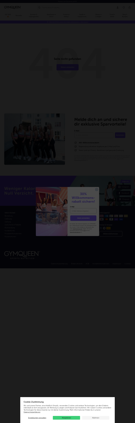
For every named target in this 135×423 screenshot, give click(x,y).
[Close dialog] (96, 189)
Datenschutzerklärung (32, 412)
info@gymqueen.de (77, 228)
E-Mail (72, 207)
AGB (84, 230)
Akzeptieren (66, 418)
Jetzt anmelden (83, 218)
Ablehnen (95, 418)
